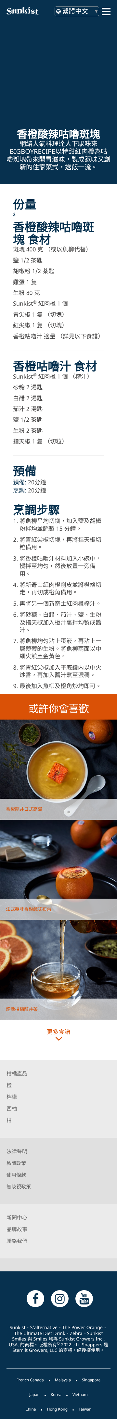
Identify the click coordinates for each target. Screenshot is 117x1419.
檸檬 (11, 1096)
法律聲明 (16, 1151)
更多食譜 (58, 1032)
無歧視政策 (18, 1186)
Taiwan (85, 1409)
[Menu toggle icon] (106, 11)
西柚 (11, 1108)
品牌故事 (16, 1229)
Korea (56, 1394)
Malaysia (63, 1380)
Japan (34, 1394)
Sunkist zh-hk (29, 11)
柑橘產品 (16, 1073)
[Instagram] (60, 1298)
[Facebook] (35, 1298)
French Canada (30, 1380)
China (30, 1409)
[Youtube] (84, 1298)
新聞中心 (16, 1217)
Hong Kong (57, 1409)
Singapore (91, 1380)
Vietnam (80, 1394)
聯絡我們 (16, 1240)
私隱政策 (16, 1163)
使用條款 (16, 1175)
